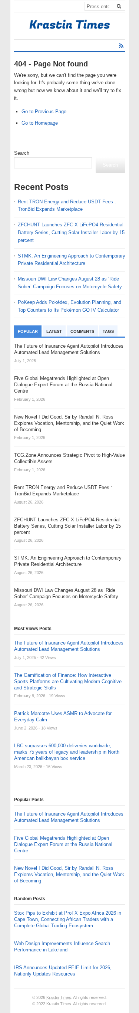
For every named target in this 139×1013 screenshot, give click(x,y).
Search (21, 153)
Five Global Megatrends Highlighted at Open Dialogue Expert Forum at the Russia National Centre (63, 844)
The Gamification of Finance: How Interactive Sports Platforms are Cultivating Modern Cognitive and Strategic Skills (68, 681)
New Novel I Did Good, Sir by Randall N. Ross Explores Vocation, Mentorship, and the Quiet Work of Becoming (69, 874)
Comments (82, 331)
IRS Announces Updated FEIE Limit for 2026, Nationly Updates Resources (63, 971)
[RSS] (121, 45)
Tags (108, 331)
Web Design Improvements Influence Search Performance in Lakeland (62, 947)
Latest (54, 331)
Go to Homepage (39, 123)
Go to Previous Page (43, 111)
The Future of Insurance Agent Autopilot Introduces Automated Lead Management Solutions (68, 646)
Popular (28, 331)
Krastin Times (58, 997)
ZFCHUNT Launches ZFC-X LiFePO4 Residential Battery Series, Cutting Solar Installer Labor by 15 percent (71, 232)
